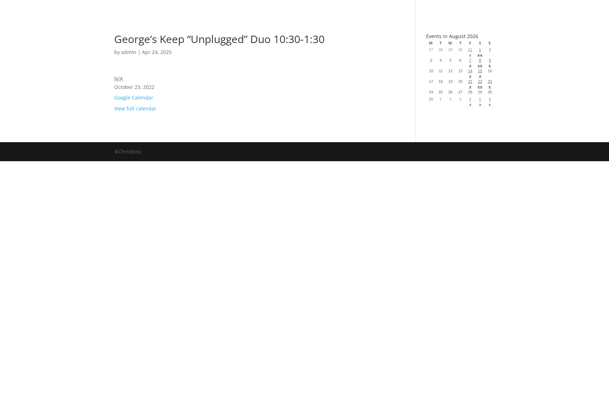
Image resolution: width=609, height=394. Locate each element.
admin (128, 52)
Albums (279, 9)
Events (368, 9)
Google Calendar (133, 97)
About (325, 9)
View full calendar (135, 108)
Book (236, 9)
